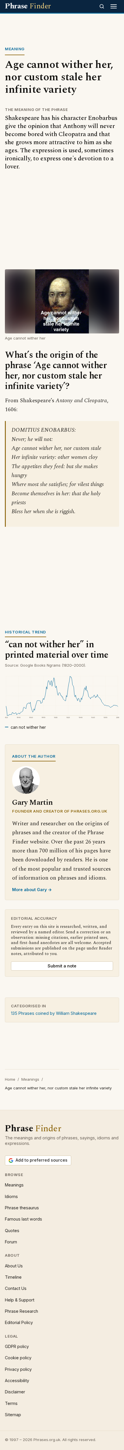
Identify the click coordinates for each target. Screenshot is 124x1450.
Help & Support (19, 1299)
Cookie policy (18, 1357)
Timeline (13, 1277)
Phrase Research (21, 1311)
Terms (11, 1403)
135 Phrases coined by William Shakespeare (54, 1013)
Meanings (30, 1079)
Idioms (11, 1196)
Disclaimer (15, 1391)
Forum (11, 1241)
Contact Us (16, 1288)
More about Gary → (32, 889)
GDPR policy (17, 1346)
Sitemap (13, 1414)
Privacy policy (18, 1369)
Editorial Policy (19, 1322)
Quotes (12, 1230)
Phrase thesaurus (22, 1207)
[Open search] (102, 6)
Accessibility (17, 1380)
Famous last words (23, 1219)
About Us (14, 1265)
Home (10, 1079)
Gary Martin (32, 802)
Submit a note (62, 965)
